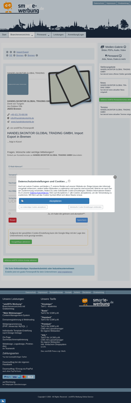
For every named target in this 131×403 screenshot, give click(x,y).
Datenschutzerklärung (39, 193)
